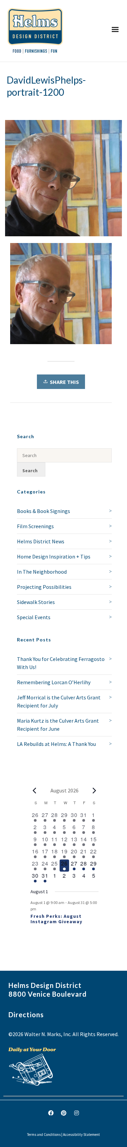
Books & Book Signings (43, 511)
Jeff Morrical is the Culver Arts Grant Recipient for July (59, 701)
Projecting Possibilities (44, 586)
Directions (26, 1014)
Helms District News (40, 541)
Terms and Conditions (44, 1134)
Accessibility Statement (81, 1134)
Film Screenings (35, 526)
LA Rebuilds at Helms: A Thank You (56, 744)
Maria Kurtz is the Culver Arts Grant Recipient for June (58, 724)
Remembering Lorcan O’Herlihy (53, 682)
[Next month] (94, 790)
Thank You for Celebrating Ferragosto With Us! (61, 663)
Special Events (33, 617)
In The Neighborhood (42, 571)
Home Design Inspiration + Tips (53, 556)
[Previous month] (34, 790)
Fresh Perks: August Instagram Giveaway (56, 919)
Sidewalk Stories (36, 602)
